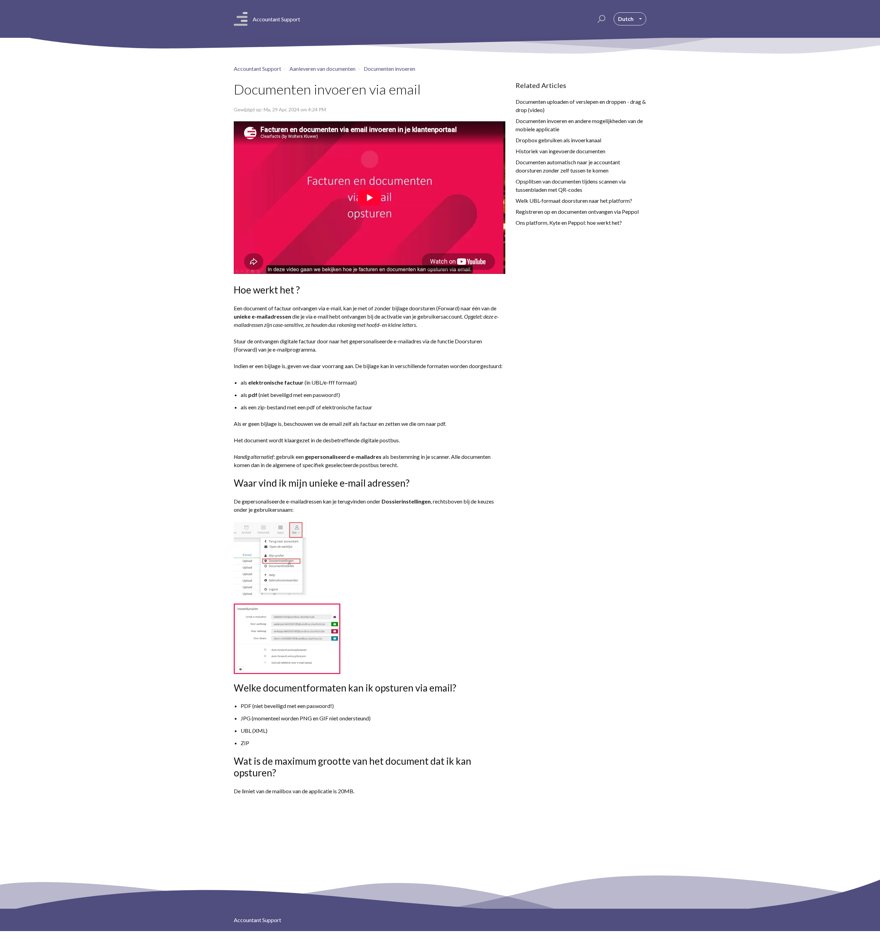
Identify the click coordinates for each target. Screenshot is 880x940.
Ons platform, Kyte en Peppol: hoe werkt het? (569, 222)
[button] (600, 18)
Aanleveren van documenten (322, 68)
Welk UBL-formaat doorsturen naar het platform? (574, 200)
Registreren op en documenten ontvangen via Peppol (577, 211)
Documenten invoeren (389, 68)
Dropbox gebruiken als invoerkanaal (558, 140)
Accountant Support (257, 68)
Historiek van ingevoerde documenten (560, 151)
